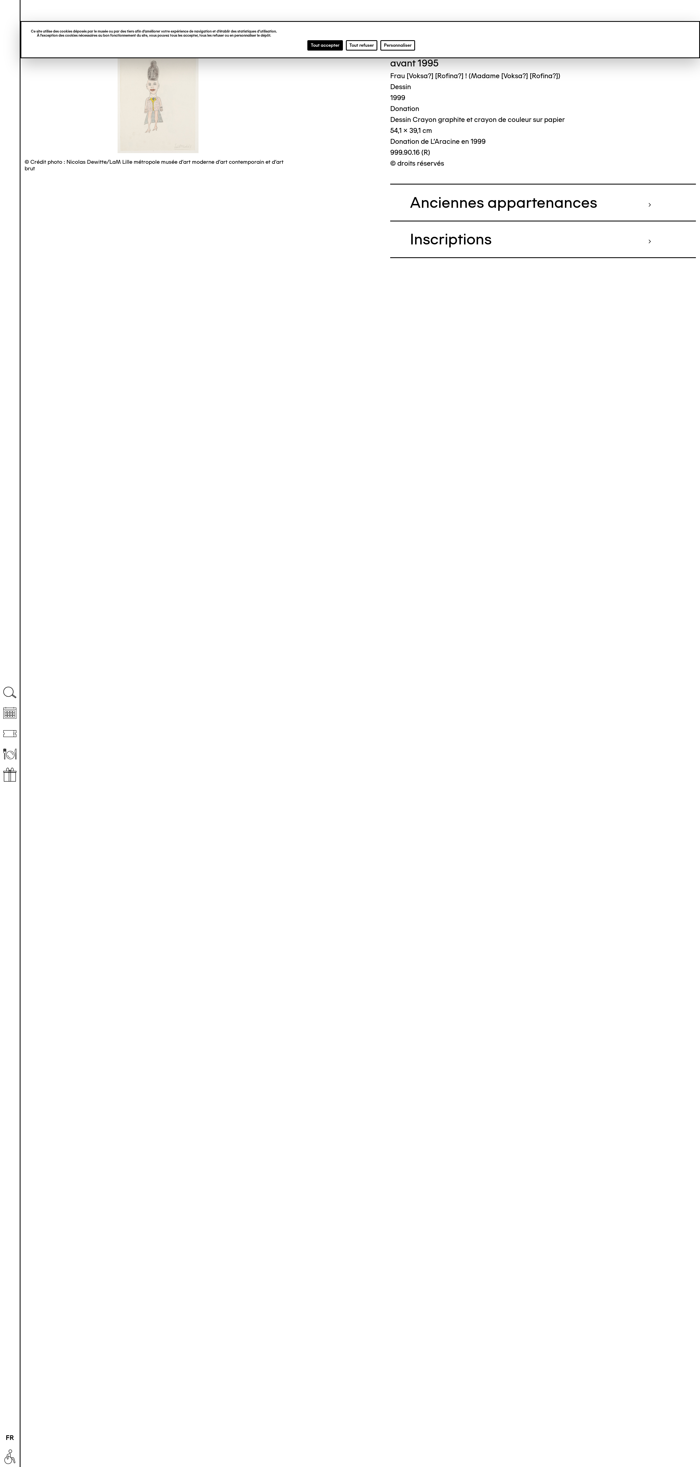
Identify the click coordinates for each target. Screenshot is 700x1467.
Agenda (10, 713)
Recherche (10, 692)
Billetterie (10, 733)
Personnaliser (398, 45)
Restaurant (10, 754)
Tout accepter (325, 45)
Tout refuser (361, 45)
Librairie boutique (10, 774)
